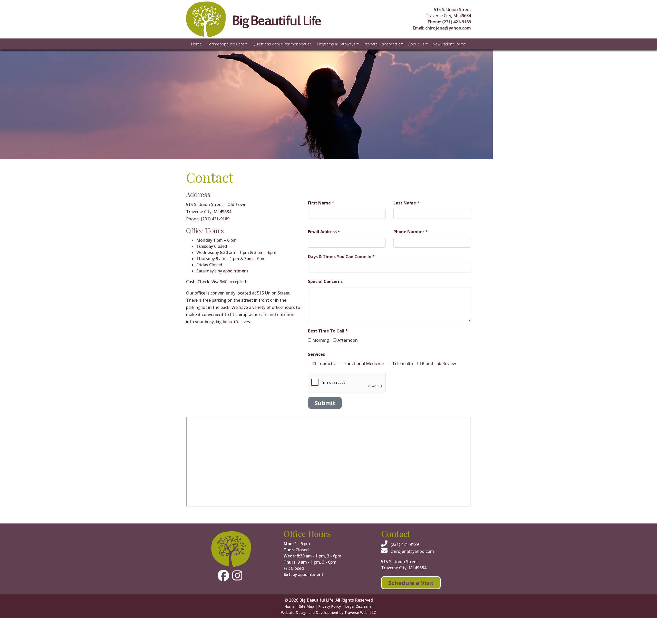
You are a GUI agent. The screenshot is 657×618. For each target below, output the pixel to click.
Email (364, 292)
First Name (257, 292)
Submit (353, 344)
